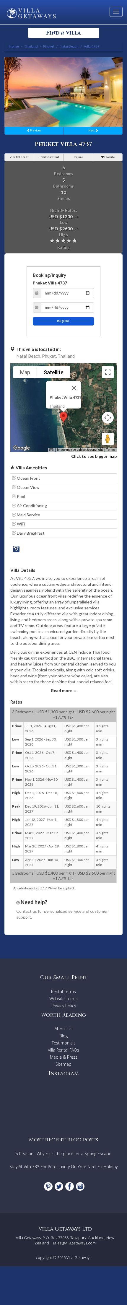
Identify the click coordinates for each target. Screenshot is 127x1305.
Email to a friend (49, 157)
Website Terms (63, 998)
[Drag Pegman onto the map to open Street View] (108, 439)
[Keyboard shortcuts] (51, 450)
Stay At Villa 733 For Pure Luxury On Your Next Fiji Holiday (63, 1166)
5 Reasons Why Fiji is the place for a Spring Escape (63, 1153)
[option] (63, 92)
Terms (110, 449)
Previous (35, 130)
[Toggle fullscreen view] (108, 372)
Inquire (78, 157)
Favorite (109, 157)
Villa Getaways (78, 1257)
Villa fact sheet (19, 157)
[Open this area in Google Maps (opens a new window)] (21, 448)
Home (14, 46)
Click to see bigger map (94, 456)
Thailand (66, 356)
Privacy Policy (63, 1005)
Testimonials (64, 1043)
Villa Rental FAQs (63, 1050)
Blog (63, 1036)
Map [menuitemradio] (25, 372)
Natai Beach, (28, 356)
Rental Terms (63, 991)
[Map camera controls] (108, 418)
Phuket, (49, 356)
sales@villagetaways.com (74, 1243)
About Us (63, 1028)
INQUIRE (63, 321)
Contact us (26, 911)
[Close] (74, 388)
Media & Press (63, 1057)
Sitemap (63, 1064)
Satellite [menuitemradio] (54, 372)
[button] (63, 417)
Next (91, 130)
